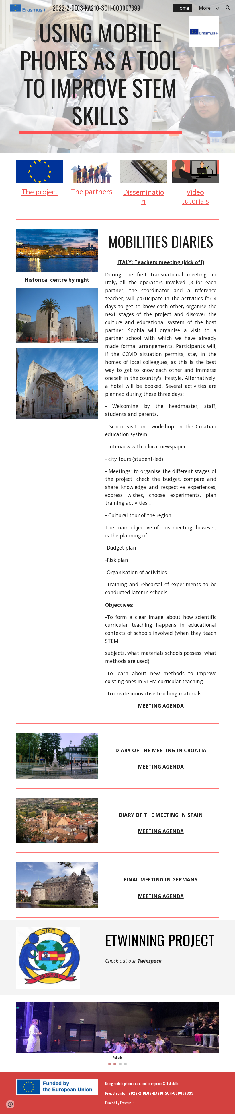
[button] (228, 8)
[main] (100, 76)
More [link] (205, 8)
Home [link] (182, 8)
